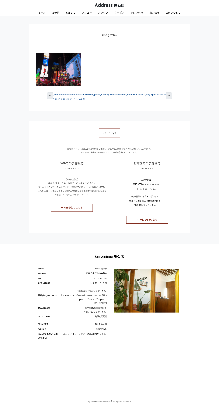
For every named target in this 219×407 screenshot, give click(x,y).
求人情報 (154, 12)
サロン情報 (137, 12)
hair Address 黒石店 (109, 256)
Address (110, 4)
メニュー (87, 12)
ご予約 (55, 12)
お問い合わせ (173, 12)
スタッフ (103, 12)
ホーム (42, 12)
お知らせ (71, 12)
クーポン (119, 12)
